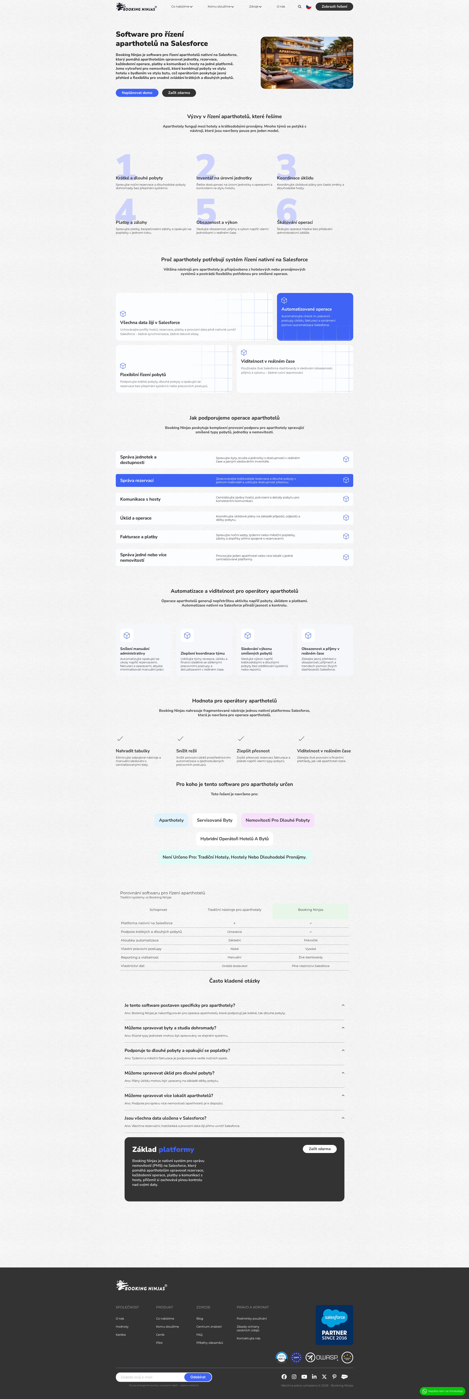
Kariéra (121, 1334)
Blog (199, 1318)
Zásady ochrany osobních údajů (248, 1328)
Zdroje (253, 6)
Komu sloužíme (219, 6)
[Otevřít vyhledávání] (300, 6)
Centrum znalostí (209, 1326)
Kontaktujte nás (248, 1338)
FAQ (199, 1334)
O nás (281, 6)
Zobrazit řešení (334, 6)
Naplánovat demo (137, 92)
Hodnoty (122, 1326)
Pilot (159, 1343)
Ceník (160, 1334)
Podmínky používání (252, 1318)
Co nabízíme (180, 6)
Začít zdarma (179, 92)
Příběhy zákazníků (209, 1343)
